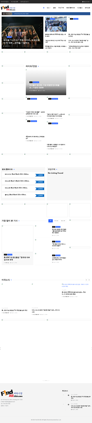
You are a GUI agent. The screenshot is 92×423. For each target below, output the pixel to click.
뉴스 (48, 8)
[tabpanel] (23, 348)
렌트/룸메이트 (70, 8)
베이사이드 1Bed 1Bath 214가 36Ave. (17, 174)
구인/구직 (61, 8)
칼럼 (54, 8)
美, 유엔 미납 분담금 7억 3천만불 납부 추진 (14, 310)
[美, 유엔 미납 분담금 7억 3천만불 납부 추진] (65, 397)
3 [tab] (46, 380)
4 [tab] (47, 380)
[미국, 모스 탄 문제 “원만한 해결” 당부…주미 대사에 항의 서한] (65, 406)
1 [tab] (43, 380)
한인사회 (63, 220)
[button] (86, 280)
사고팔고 (79, 8)
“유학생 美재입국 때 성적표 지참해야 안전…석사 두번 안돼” (26, 13)
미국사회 (56, 220)
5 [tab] (49, 380)
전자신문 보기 (24, 1)
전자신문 (87, 8)
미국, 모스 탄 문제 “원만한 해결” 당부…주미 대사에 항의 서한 (81, 406)
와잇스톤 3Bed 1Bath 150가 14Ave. (16, 188)
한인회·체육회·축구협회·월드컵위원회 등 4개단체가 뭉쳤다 (59, 231)
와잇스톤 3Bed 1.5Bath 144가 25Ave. (17, 181)
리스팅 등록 (14, 1)
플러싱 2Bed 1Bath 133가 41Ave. (15, 194)
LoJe (59, 419)
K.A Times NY (34, 90)
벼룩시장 (7, 262)
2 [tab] (44, 380)
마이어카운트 (5, 1)
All (50, 220)
